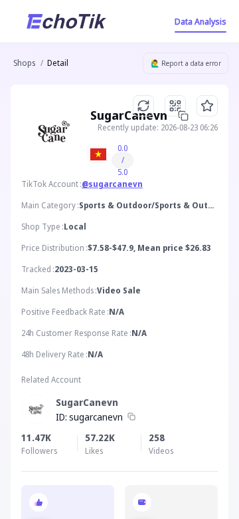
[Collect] (207, 105)
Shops (24, 63)
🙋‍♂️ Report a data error (186, 63)
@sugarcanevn (112, 184)
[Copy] (131, 417)
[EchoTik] (66, 21)
